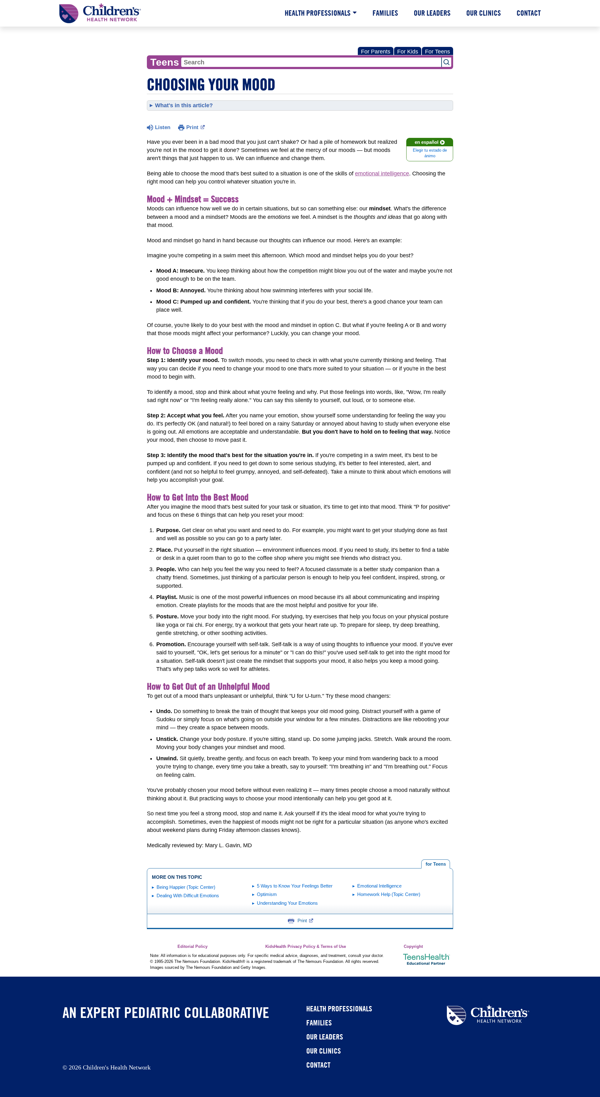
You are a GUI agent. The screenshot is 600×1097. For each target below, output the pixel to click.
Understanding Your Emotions (287, 903)
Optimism (267, 894)
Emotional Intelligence (379, 885)
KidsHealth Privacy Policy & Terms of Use (305, 946)
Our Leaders (432, 13)
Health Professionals (318, 13)
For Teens (437, 51)
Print (192, 127)
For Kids (407, 51)
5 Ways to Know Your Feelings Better (294, 885)
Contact (529, 13)
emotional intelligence (382, 173)
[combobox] (311, 62)
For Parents (375, 51)
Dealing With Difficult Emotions (188, 895)
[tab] (435, 864)
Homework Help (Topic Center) (388, 894)
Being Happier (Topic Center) (186, 887)
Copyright (413, 946)
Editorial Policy (193, 946)
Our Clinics (483, 13)
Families (385, 13)
